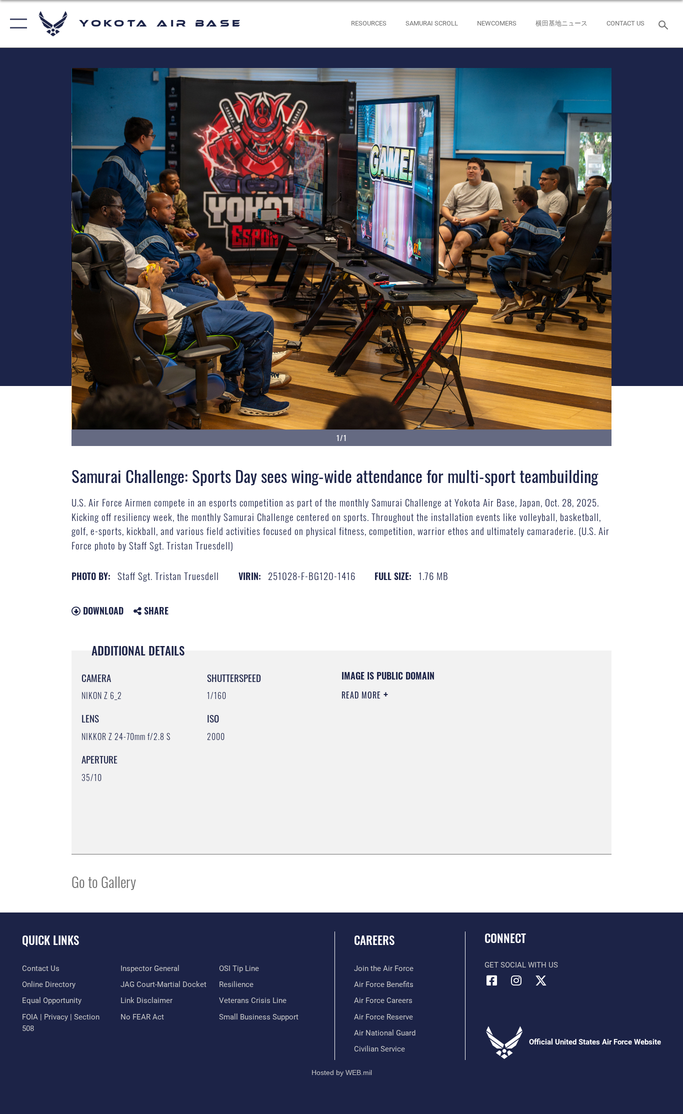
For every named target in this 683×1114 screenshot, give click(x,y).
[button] (16, 24)
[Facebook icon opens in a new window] (492, 980)
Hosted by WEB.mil (342, 1072)
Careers (374, 940)
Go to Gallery (104, 881)
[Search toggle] (665, 24)
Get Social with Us (521, 965)
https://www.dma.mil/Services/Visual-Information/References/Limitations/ (459, 773)
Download (102, 610)
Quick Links (50, 940)
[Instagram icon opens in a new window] (516, 980)
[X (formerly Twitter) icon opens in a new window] (541, 980)
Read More (363, 695)
